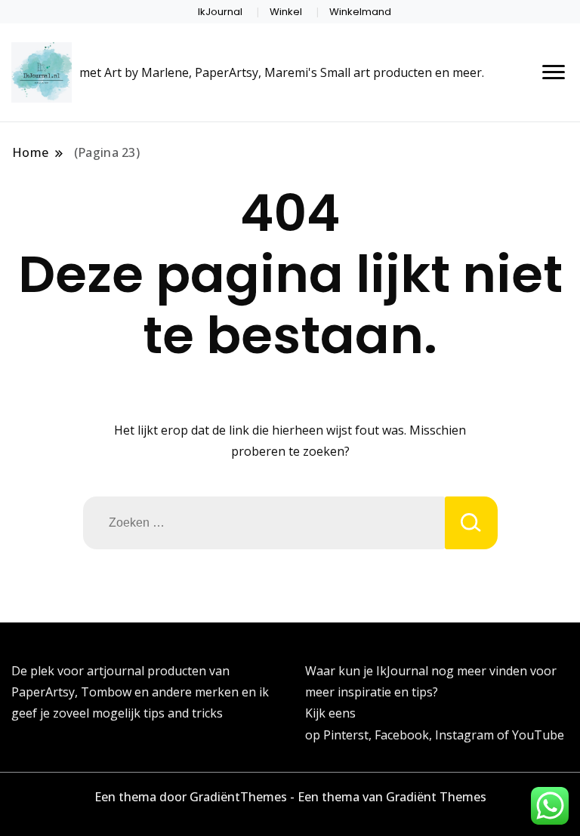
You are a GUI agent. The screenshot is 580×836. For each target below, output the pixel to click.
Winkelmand (360, 12)
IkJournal (220, 12)
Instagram (466, 735)
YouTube (538, 735)
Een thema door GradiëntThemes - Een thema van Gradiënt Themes (290, 796)
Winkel (286, 12)
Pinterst (346, 735)
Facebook (402, 735)
